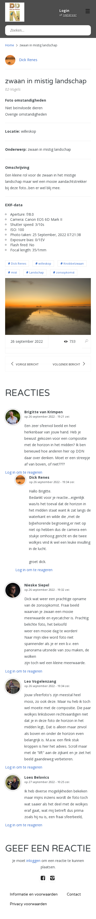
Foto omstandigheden (25, 100)
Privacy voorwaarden (28, 904)
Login (64, 10)
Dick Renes (28, 59)
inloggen (33, 860)
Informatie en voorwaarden (34, 894)
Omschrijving (17, 167)
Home (9, 45)
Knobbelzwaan (73, 263)
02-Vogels (12, 89)
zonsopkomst (65, 272)
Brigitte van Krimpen (43, 411)
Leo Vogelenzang (40, 681)
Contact (74, 894)
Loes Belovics (36, 777)
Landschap (36, 272)
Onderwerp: (16, 149)
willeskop (44, 263)
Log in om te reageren (23, 472)
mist (14, 272)
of (68, 15)
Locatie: (12, 131)
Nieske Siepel (36, 585)
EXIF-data (14, 204)
